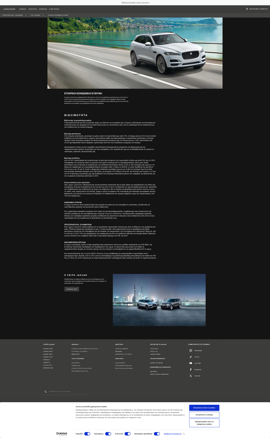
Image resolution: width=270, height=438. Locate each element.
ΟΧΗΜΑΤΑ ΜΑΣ (71, 289)
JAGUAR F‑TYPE (48, 357)
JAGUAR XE (46, 359)
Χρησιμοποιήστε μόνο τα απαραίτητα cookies (204, 423)
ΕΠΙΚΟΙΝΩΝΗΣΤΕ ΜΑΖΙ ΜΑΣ (80, 371)
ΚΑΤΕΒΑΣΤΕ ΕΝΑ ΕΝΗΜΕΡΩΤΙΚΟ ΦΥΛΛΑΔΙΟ (85, 348)
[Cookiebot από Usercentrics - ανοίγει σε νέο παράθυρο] (62, 433)
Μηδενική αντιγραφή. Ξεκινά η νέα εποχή (135, 2)
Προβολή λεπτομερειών (173, 434)
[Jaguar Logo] (9, 9)
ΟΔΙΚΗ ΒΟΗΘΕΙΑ (120, 363)
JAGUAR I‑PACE (47, 354)
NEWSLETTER (75, 354)
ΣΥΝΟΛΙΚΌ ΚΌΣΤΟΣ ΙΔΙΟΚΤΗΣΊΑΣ (82, 368)
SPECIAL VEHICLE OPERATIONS (159, 374)
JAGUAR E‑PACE (48, 351)
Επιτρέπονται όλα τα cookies (204, 408)
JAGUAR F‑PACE (48, 348)
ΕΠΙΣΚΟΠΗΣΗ (76, 363)
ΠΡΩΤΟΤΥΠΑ (154, 351)
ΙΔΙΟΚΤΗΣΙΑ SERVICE (121, 348)
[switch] (108, 433)
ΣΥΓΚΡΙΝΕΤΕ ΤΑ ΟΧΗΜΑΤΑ (79, 351)
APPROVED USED (48, 368)
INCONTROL (118, 351)
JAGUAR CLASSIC (155, 354)
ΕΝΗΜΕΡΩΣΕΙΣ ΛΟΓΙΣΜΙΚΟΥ (123, 354)
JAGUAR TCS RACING (156, 363)
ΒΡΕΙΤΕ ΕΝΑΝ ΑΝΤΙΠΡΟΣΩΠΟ (124, 368)
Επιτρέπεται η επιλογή (204, 415)
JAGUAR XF (46, 362)
